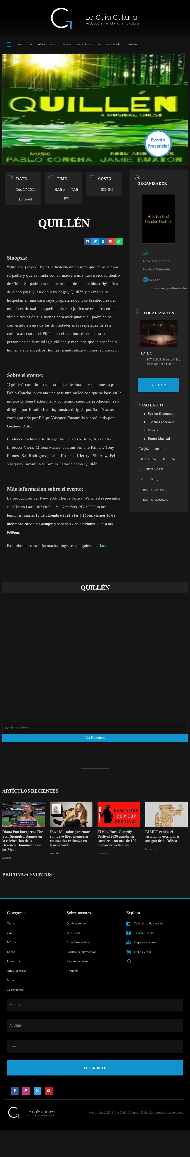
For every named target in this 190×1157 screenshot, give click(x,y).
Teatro (19, 44)
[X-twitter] (37, 1091)
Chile (157, 449)
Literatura (66, 44)
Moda (99, 44)
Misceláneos (131, 44)
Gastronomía (113, 44)
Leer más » (7, 858)
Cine (30, 44)
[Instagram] (26, 1091)
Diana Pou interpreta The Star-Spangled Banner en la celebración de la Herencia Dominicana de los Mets (22, 840)
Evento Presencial (161, 422)
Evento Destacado (161, 413)
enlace (101, 545)
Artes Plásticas (83, 44)
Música (41, 44)
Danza (53, 44)
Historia (148, 459)
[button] (88, 241)
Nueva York (153, 469)
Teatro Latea (152, 489)
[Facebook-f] (15, 1091)
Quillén (148, 479)
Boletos (158, 385)
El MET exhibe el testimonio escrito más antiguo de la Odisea (162, 836)
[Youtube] (49, 1091)
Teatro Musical (159, 438)
